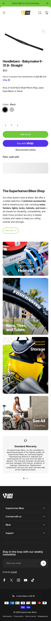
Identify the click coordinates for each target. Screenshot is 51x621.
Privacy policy (18, 616)
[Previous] (4, 3)
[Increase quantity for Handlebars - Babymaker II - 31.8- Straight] (17, 125)
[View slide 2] (27, 478)
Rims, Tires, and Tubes (16, 327)
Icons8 (14, 572)
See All (39, 420)
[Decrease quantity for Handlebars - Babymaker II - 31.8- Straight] (6, 125)
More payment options (26, 149)
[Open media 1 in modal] (43, 31)
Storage (37, 349)
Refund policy (7, 616)
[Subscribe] (43, 563)
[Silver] (12, 109)
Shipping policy (43, 616)
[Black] (5, 109)
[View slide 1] (24, 478)
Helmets (25, 270)
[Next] (47, 3)
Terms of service (30, 616)
